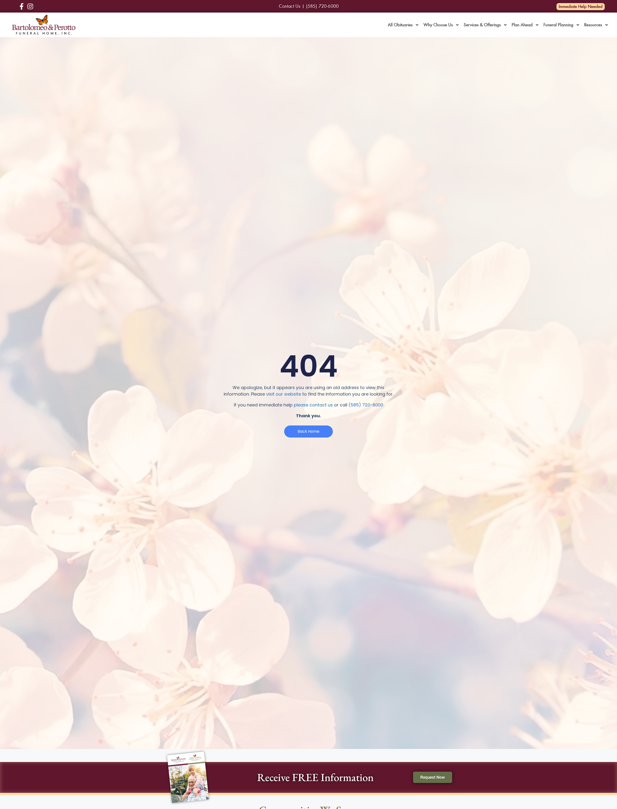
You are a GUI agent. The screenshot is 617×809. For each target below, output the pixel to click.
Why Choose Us (438, 24)
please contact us (313, 405)
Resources (593, 24)
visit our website (283, 394)
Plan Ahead (522, 24)
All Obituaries (400, 24)
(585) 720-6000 (366, 405)
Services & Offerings (482, 24)
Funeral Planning (558, 24)
